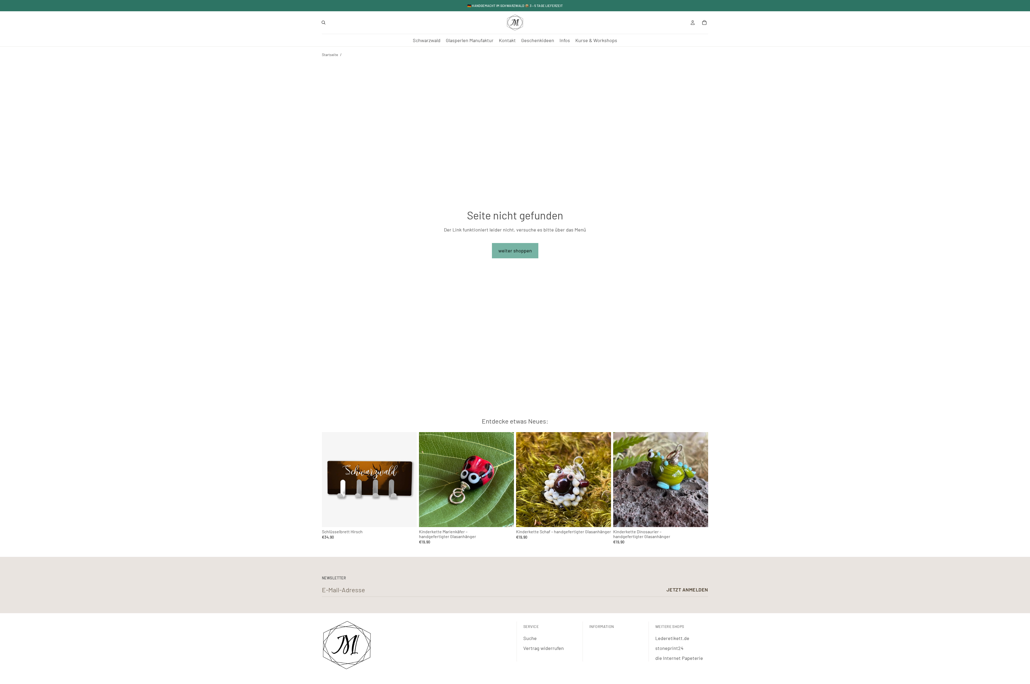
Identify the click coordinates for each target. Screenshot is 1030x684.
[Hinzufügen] (505, 519)
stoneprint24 (669, 648)
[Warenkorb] (704, 22)
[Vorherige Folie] (427, 480)
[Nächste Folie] (506, 480)
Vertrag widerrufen (543, 648)
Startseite (330, 54)
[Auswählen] (408, 519)
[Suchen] (323, 22)
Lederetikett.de (672, 638)
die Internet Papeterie (679, 658)
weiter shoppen (515, 250)
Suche (530, 638)
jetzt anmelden (687, 590)
